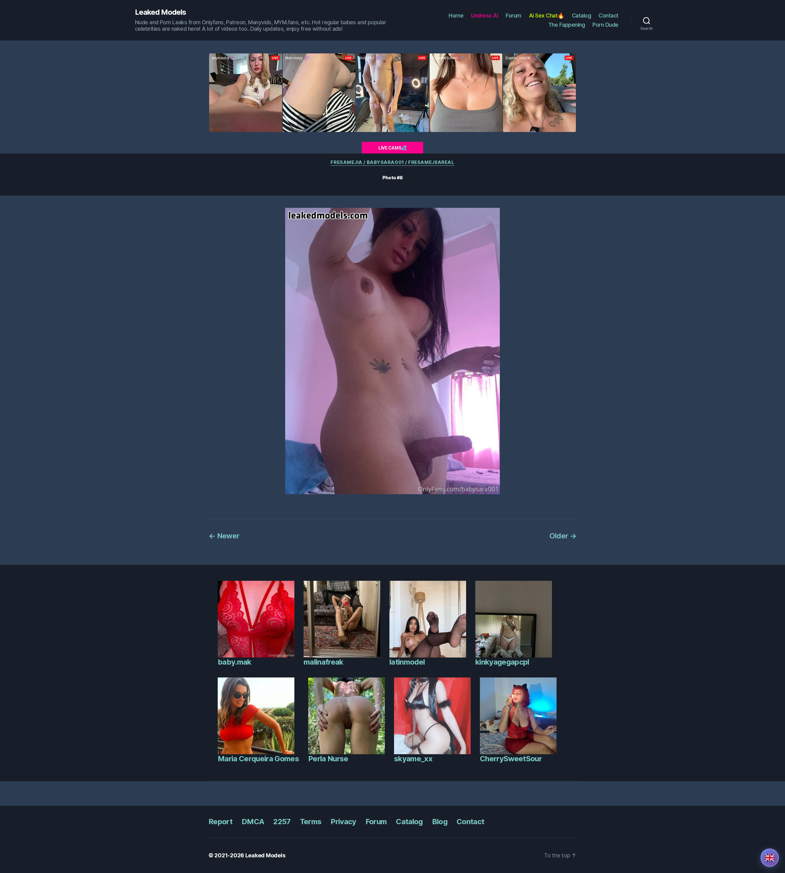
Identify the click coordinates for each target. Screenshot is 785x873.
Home (456, 15)
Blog (439, 821)
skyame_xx (413, 758)
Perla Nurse (328, 758)
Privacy (343, 821)
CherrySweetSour (511, 758)
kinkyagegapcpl (502, 662)
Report (220, 821)
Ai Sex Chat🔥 (546, 15)
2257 (281, 821)
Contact (608, 15)
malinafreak (323, 662)
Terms (311, 821)
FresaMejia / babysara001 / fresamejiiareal (392, 162)
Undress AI (484, 15)
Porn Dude (605, 24)
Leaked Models (160, 12)
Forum (513, 15)
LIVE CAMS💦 (392, 147)
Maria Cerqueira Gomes (258, 758)
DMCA (253, 821)
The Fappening (566, 24)
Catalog (581, 15)
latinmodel (407, 662)
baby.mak (234, 662)
